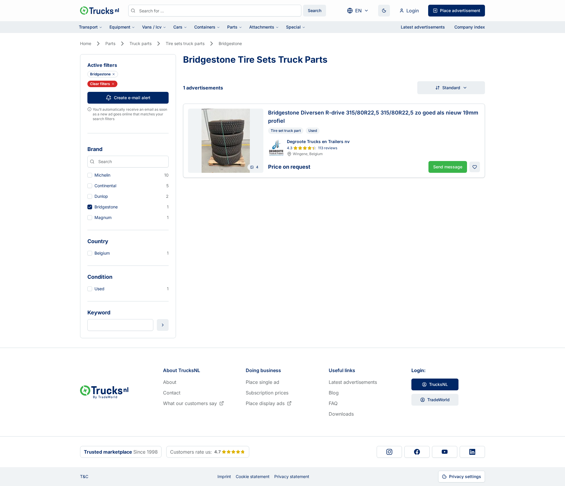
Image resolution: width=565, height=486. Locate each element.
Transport (88, 26)
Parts (232, 26)
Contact (171, 393)
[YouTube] (444, 452)
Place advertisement (460, 10)
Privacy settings (465, 476)
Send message (447, 166)
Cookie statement (253, 476)
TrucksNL (438, 384)
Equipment (119, 26)
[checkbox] (89, 175)
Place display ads (265, 403)
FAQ (333, 403)
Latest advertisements (423, 26)
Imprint (224, 476)
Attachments (261, 26)
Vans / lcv (152, 26)
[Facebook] (417, 452)
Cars (177, 26)
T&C (84, 476)
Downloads (341, 414)
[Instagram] (389, 452)
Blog (334, 393)
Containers (204, 26)
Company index (469, 26)
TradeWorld (438, 399)
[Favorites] (474, 167)
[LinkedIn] (472, 452)
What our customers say (190, 403)
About (169, 382)
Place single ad (262, 382)
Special (293, 26)
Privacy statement (291, 476)
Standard (451, 87)
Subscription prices (267, 393)
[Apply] (163, 325)
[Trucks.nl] (99, 10)
